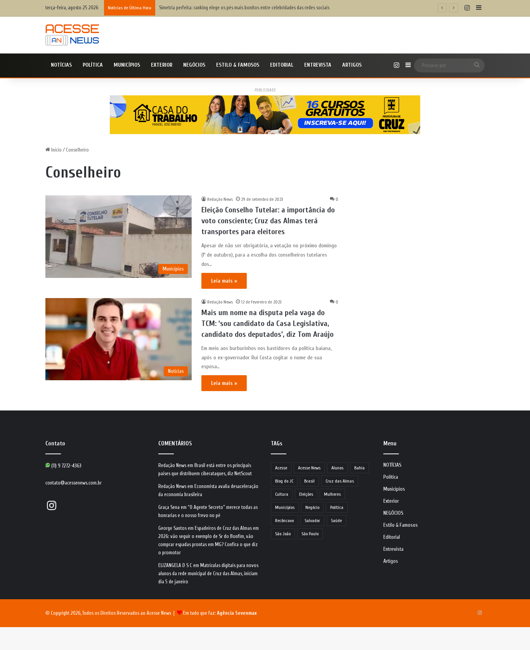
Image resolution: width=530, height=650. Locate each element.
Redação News (220, 199)
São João (283, 533)
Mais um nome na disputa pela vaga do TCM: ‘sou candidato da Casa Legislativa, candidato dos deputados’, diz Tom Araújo (267, 323)
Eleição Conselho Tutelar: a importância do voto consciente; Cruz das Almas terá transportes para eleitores (268, 220)
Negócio (312, 507)
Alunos (337, 468)
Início (56, 150)
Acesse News (309, 468)
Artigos (352, 65)
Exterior (161, 65)
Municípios (127, 65)
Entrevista (317, 65)
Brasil (309, 481)
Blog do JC (284, 481)
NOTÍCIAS (61, 65)
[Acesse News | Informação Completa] (72, 35)
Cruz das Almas (340, 481)
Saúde (336, 520)
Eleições (306, 494)
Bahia (359, 468)
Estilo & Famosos (237, 65)
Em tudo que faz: (220, 613)
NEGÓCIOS (194, 65)
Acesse (281, 468)
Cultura (281, 494)
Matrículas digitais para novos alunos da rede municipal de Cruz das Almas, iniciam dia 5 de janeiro (208, 573)
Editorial (281, 65)
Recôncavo (284, 520)
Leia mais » (224, 281)
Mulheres (332, 494)
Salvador (312, 520)
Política (93, 65)
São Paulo (310, 533)
